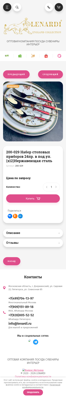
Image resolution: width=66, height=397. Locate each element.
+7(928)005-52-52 (21, 315)
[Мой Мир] (20, 216)
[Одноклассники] (15, 216)
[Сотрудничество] (20, 56)
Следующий (50, 74)
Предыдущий (16, 74)
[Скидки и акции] (46, 56)
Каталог (7, 7)
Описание (13, 233)
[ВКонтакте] (10, 216)
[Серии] (59, 56)
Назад (12, 261)
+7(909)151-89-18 (20, 307)
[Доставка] (32, 56)
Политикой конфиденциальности (41, 386)
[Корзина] (59, 7)
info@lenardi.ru (19, 324)
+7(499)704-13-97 (21, 298)
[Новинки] (7, 56)
